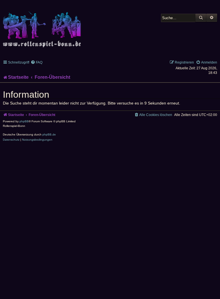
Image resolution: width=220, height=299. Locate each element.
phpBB (24, 121)
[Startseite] (43, 26)
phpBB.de (49, 134)
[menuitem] (36, 62)
